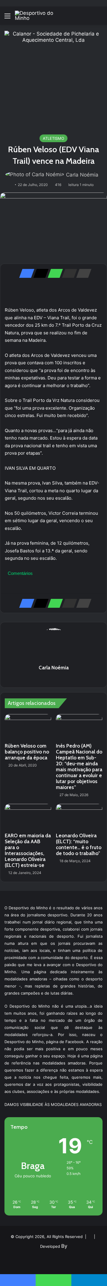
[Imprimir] (82, 273)
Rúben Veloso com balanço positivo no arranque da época (27, 752)
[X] (39, 273)
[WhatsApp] (53, 273)
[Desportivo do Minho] (38, 16)
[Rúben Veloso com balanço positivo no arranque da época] (28, 727)
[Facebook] (25, 273)
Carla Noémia (82, 175)
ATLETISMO (53, 138)
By (64, 1246)
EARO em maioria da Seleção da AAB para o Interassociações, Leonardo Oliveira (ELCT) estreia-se (28, 850)
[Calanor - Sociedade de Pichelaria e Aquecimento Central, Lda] (53, 79)
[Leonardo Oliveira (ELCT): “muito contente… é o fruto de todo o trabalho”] (79, 817)
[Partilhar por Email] (68, 273)
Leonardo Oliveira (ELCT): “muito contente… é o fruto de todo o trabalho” (78, 844)
